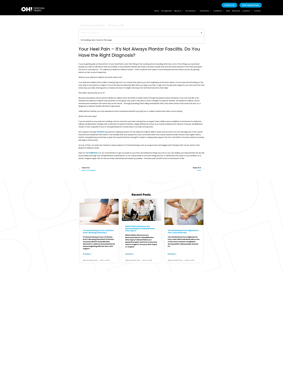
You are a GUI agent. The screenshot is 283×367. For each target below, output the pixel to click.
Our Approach (166, 11)
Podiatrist (93, 153)
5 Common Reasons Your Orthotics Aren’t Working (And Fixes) (98, 231)
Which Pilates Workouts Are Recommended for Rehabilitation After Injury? (140, 228)
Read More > (87, 254)
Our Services (190, 11)
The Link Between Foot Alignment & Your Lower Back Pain (183, 231)
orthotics (101, 132)
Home (156, 11)
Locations (246, 11)
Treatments (204, 11)
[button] (201, 33)
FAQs (228, 11)
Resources (236, 11)
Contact (257, 11)
